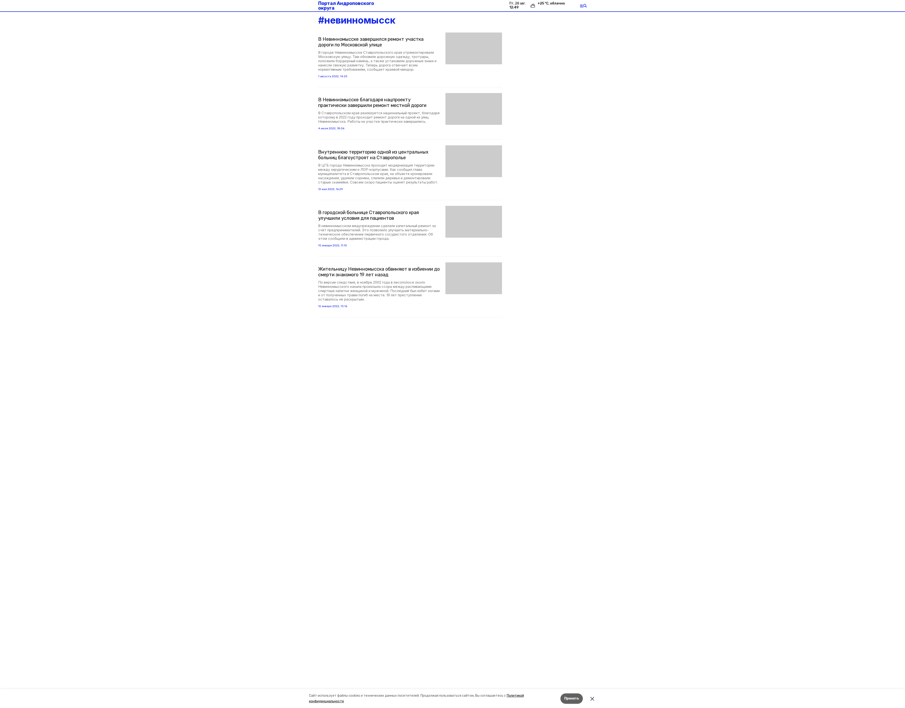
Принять (571, 698)
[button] (473, 48)
